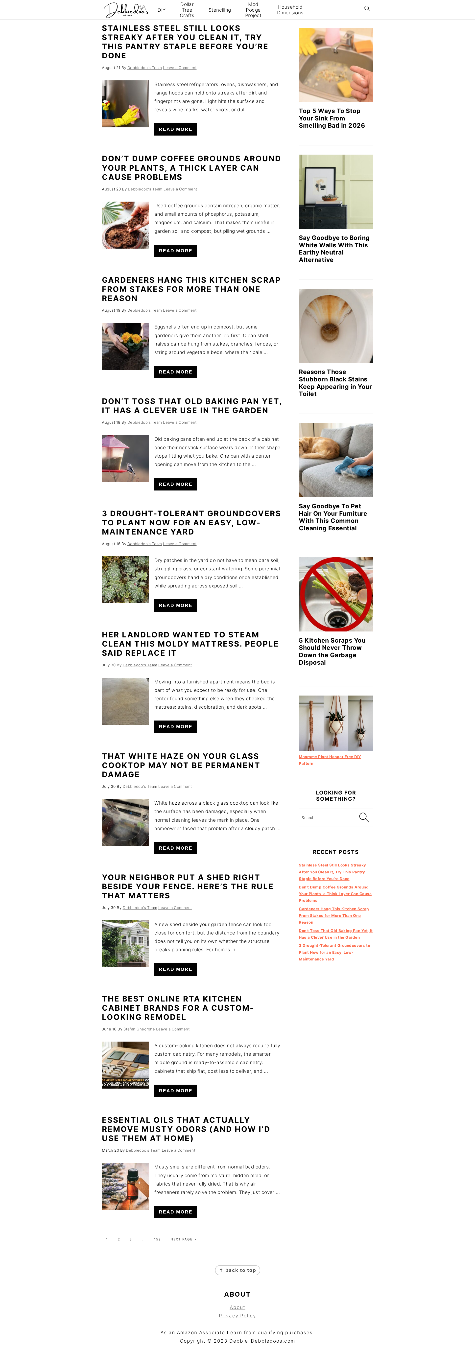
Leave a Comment (180, 67)
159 (157, 1239)
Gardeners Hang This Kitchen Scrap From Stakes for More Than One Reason (191, 289)
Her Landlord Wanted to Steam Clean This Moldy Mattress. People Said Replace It (190, 643)
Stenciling (220, 10)
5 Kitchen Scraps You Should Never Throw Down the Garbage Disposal (332, 651)
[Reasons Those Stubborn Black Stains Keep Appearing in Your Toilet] (336, 326)
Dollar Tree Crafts (187, 10)
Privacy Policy (237, 1316)
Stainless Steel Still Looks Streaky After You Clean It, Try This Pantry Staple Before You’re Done (185, 41)
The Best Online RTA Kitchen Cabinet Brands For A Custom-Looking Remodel (178, 1008)
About (237, 1307)
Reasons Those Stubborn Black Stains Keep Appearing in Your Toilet (335, 382)
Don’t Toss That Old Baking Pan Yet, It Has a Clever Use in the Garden (192, 405)
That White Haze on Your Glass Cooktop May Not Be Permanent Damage (181, 765)
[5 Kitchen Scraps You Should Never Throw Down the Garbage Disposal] (336, 594)
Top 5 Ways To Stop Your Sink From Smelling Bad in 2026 (332, 118)
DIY (162, 10)
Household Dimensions (290, 10)
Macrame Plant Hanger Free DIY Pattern (330, 760)
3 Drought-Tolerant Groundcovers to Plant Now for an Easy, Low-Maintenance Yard (191, 522)
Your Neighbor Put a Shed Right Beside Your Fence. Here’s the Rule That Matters (188, 886)
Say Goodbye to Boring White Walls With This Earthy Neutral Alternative (334, 248)
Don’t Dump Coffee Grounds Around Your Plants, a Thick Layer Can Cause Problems (191, 167)
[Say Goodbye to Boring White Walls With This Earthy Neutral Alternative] (336, 192)
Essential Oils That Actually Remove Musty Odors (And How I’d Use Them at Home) (186, 1129)
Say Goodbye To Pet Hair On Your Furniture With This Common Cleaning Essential (333, 517)
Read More (175, 129)
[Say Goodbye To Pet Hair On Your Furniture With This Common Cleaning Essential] (336, 460)
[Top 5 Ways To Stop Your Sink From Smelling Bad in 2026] (336, 65)
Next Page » (183, 1239)
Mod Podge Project (253, 10)
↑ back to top (237, 1270)
